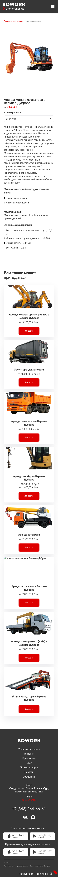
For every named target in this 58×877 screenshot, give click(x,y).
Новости (29, 772)
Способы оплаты (36, 866)
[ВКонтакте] (25, 817)
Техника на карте (29, 767)
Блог (29, 763)
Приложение (29, 758)
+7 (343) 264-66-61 (29, 809)
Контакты (29, 753)
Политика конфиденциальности (16, 866)
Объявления (29, 776)
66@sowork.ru (29, 799)
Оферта (47, 866)
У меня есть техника (29, 749)
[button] (29, 331)
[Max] (33, 817)
